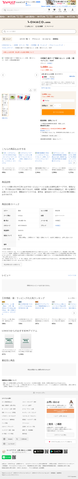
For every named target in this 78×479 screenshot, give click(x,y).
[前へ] (3, 75)
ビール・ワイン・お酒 (28, 409)
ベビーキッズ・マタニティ (29, 416)
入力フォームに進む (60, 435)
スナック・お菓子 (26, 405)
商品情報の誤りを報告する (12, 264)
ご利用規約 (5, 465)
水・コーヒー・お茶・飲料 (9, 409)
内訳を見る (72, 76)
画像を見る (5, 118)
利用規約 (53, 473)
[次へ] (36, 75)
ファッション (25, 423)
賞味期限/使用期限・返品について (50, 139)
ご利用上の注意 (53, 463)
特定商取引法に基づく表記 (34, 465)
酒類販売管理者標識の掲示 (49, 465)
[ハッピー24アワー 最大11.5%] (39, 16)
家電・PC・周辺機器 (27, 430)
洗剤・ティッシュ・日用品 (9, 412)
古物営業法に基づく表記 (63, 465)
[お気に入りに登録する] (35, 90)
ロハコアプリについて (18, 452)
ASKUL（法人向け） (22, 468)
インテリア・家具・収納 (8, 430)
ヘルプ (74, 6)
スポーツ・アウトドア (7, 426)
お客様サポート (20, 463)
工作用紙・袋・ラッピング (39, 45)
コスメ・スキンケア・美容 (29, 401)
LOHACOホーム (6, 45)
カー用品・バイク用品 (7, 433)
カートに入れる (58, 112)
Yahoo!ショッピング (7, 473)
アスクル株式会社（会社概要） (37, 468)
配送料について (45, 130)
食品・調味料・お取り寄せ (9, 405)
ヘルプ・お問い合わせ (60, 416)
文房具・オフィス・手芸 (21, 45)
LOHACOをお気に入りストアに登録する (61, 441)
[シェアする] (30, 90)
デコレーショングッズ (56, 45)
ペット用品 (5, 423)
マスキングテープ (7, 48)
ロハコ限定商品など (7, 401)
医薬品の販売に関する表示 (9, 468)
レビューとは (72, 275)
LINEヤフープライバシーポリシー (22, 473)
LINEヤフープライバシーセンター (41, 473)
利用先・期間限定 (50, 78)
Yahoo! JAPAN (45, 6)
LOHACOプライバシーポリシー (66, 463)
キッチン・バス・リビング (29, 412)
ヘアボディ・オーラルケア (9, 416)
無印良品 (24, 433)
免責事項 (59, 473)
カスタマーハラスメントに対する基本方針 (36, 463)
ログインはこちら (46, 88)
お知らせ (4, 463)
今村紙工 (49, 63)
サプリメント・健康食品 (8, 419)
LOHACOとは (11, 463)
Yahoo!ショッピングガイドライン (10, 474)
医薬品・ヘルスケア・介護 (29, 419)
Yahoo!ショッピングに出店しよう (61, 6)
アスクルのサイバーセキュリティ (17, 465)
